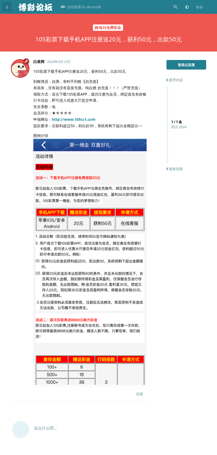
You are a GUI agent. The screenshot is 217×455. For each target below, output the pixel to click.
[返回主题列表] (7, 7)
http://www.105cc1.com (74, 119)
